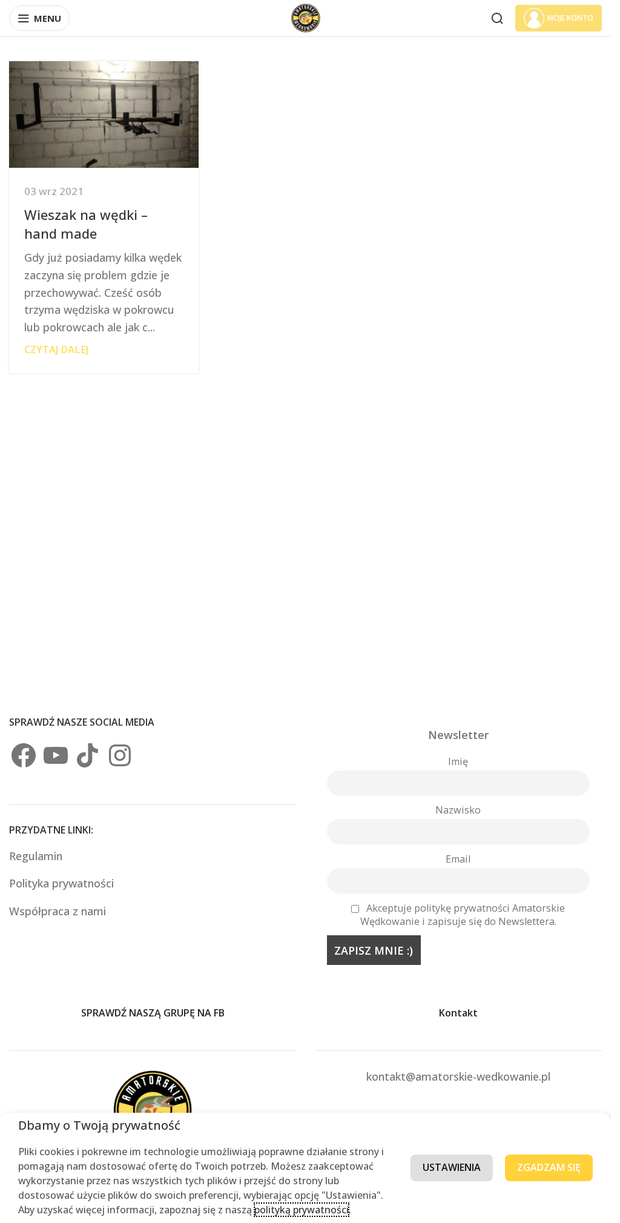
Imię (458, 761)
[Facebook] (23, 755)
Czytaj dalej (56, 349)
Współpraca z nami (57, 911)
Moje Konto (570, 18)
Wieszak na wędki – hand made (86, 223)
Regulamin (37, 856)
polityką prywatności (301, 1209)
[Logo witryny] (306, 17)
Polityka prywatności (61, 883)
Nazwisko (458, 810)
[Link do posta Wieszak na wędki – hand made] (104, 114)
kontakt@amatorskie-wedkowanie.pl (458, 1076)
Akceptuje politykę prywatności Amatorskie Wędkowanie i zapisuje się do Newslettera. (463, 914)
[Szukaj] (497, 18)
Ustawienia (452, 1167)
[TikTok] (87, 755)
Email (458, 859)
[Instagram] (119, 755)
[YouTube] (55, 755)
